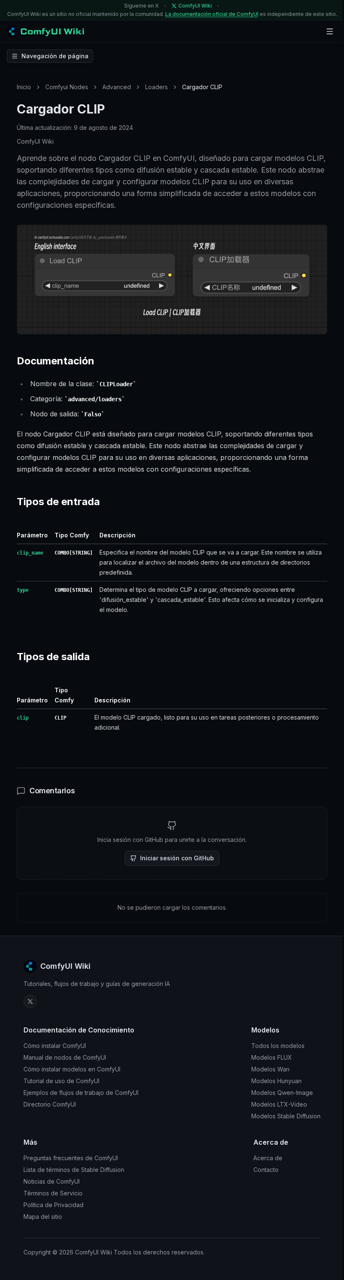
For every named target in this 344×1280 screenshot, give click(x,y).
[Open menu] (329, 31)
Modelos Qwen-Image (282, 1092)
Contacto (266, 1169)
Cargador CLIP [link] (202, 86)
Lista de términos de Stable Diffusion (73, 1169)
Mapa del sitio (42, 1216)
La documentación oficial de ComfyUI (211, 14)
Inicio (24, 86)
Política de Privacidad (53, 1204)
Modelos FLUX (271, 1057)
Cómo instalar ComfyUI (54, 1045)
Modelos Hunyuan (276, 1080)
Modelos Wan (270, 1069)
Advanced (116, 86)
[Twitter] (30, 1001)
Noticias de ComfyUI (51, 1181)
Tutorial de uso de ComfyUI (61, 1080)
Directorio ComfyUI (49, 1104)
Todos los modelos (278, 1045)
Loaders (156, 86)
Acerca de (267, 1157)
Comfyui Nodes (66, 86)
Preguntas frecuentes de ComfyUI (70, 1157)
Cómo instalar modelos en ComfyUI (71, 1069)
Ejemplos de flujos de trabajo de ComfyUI (80, 1092)
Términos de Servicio (53, 1193)
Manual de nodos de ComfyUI (64, 1057)
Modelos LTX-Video (279, 1104)
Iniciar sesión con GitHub (177, 858)
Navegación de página (55, 55)
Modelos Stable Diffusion (286, 1116)
